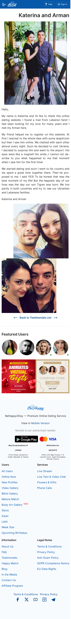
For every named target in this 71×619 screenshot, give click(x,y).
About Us (7, 546)
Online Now (9, 476)
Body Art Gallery (12, 504)
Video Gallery (10, 488)
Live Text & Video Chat (51, 476)
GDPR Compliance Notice (53, 563)
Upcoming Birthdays (14, 532)
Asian (5, 516)
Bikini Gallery (10, 493)
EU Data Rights (46, 569)
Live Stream (44, 471)
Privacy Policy (46, 552)
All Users (7, 471)
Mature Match (10, 499)
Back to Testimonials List (35, 317)
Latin (5, 521)
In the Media (9, 574)
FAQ (4, 552)
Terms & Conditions (49, 546)
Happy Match (10, 563)
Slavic (5, 510)
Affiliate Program (12, 585)
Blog (4, 569)
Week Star (8, 527)
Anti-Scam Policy (48, 557)
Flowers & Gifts (46, 482)
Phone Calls (44, 488)
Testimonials (9, 557)
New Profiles (10, 482)
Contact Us (9, 580)
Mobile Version (40, 423)
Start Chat (60, 613)
